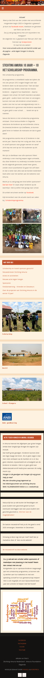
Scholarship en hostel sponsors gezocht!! (18, 268)
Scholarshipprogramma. (14, 200)
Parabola (25, 670)
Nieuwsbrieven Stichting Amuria (15, 272)
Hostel (5, 368)
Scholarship (7, 334)
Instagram (22, 644)
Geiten (12, 220)
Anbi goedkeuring (9, 423)
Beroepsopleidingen (22, 250)
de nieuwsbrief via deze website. (15, 550)
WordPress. (35, 670)
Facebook (30, 192)
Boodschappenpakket (32, 220)
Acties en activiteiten (10, 276)
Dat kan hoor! (8, 185)
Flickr (22, 647)
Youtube (22, 650)
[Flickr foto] (24, 675)
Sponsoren (7, 283)
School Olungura (9, 403)
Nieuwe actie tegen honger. (13, 279)
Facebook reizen (17, 26)
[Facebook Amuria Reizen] (20, 675)
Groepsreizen (27, 42)
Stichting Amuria (13, 3)
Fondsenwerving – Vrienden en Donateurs (18, 287)
